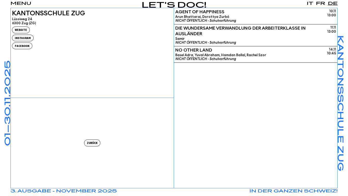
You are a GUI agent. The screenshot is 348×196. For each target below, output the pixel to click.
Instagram (23, 37)
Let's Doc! (174, 5)
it (310, 3)
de (333, 3)
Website (21, 30)
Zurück (92, 143)
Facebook (22, 45)
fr (320, 3)
